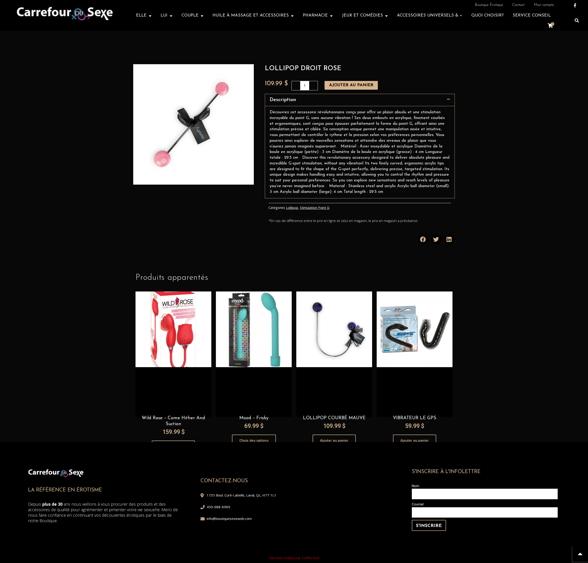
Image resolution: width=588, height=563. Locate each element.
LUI (164, 16)
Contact (518, 5)
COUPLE (189, 16)
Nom (415, 486)
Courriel (418, 504)
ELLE (141, 16)
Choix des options (254, 440)
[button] (576, 20)
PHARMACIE (315, 16)
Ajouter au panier (351, 85)
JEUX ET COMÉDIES (362, 16)
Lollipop (292, 207)
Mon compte (544, 5)
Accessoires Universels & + (429, 16)
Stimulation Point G (314, 207)
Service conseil (532, 16)
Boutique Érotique (489, 5)
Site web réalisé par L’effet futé (294, 557)
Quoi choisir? (487, 16)
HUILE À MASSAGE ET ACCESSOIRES (250, 16)
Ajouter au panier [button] (334, 440)
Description (283, 100)
